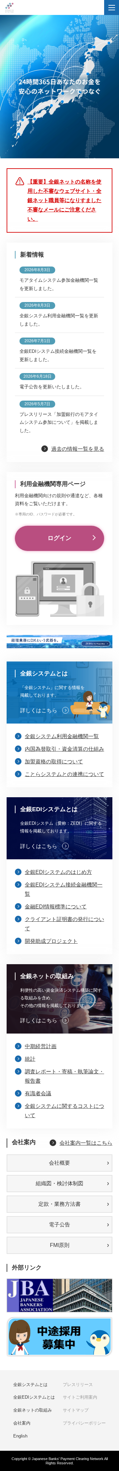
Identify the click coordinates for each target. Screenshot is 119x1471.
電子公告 (59, 1224)
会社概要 (59, 1163)
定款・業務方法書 (59, 1204)
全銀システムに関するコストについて (64, 1110)
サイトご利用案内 (80, 1397)
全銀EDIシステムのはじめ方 (58, 872)
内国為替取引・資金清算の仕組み (64, 749)
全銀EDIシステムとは (34, 1397)
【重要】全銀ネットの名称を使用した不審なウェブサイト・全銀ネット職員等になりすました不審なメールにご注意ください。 (64, 200)
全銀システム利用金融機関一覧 (62, 736)
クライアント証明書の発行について (64, 923)
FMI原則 (59, 1245)
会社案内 (21, 1423)
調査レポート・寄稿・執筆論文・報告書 (64, 1076)
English (20, 1435)
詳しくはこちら (38, 710)
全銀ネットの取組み (32, 1410)
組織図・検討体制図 (59, 1183)
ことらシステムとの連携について (64, 774)
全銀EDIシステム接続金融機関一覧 (63, 889)
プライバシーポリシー (84, 1423)
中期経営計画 (41, 1046)
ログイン (59, 538)
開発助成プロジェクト (51, 941)
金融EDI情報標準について (56, 906)
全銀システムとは (30, 1384)
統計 (30, 1059)
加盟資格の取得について (54, 761)
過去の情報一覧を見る (77, 449)
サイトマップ (76, 1410)
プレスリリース (78, 1384)
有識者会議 (38, 1093)
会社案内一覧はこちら (86, 1143)
